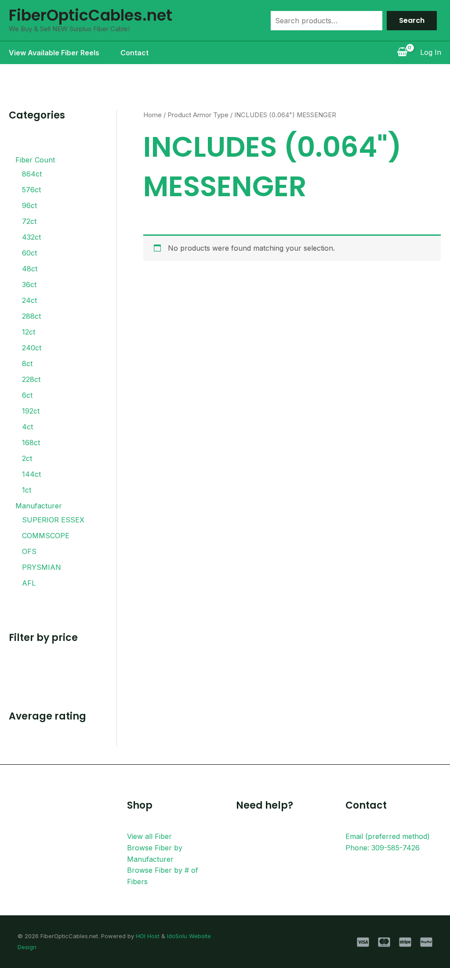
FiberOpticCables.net (90, 15)
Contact (134, 52)
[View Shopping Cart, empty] (402, 52)
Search (412, 20)
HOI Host (148, 935)
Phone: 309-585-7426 (382, 847)
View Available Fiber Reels (54, 52)
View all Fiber (149, 836)
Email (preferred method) (387, 836)
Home (152, 115)
